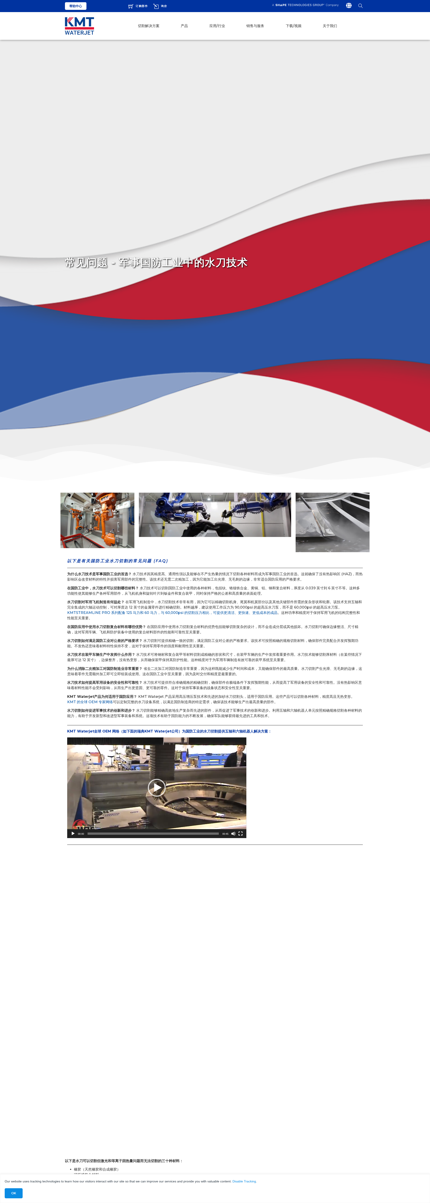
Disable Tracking (244, 1181)
